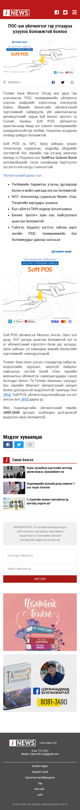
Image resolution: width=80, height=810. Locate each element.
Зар (40, 783)
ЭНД (7, 395)
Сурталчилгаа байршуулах (40, 777)
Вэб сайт (40, 789)
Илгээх (40, 579)
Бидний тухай (40, 771)
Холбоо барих (40, 766)
